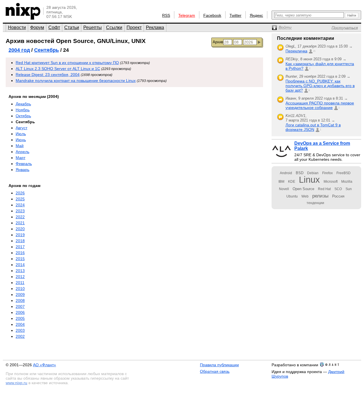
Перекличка (296, 51)
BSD (299, 173)
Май (20, 145)
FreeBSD (343, 173)
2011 (20, 282)
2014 (20, 264)
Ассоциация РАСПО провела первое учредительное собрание (320, 105)
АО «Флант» (44, 365)
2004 (20, 324)
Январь (22, 169)
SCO (338, 189)
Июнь (21, 139)
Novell (284, 189)
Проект (134, 27)
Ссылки (114, 27)
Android (286, 173)
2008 (20, 300)
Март (20, 157)
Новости (17, 27)
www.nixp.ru (16, 382)
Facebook (212, 15)
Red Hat (324, 189)
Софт (54, 27)
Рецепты (92, 27)
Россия (338, 196)
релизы (320, 196)
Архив (218, 42)
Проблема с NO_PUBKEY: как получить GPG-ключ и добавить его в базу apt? (320, 85)
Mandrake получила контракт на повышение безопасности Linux (76, 80)
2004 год (19, 50)
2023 (20, 211)
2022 (20, 217)
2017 (20, 246)
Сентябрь (46, 50)
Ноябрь (23, 110)
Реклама (155, 27)
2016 (20, 252)
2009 (20, 294)
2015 (20, 258)
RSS (166, 15)
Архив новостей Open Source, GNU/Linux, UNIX (76, 41)
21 (314, 51)
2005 (20, 318)
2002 (20, 336)
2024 (20, 205)
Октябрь (23, 116)
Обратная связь (214, 371)
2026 (20, 193)
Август (21, 128)
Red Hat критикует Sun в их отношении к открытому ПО (67, 62)
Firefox (327, 173)
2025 (20, 199)
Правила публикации (219, 365)
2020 (20, 229)
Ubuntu (292, 196)
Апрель (22, 151)
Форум (37, 27)
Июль (21, 133)
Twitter (235, 15)
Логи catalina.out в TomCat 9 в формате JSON (313, 127)
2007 (20, 306)
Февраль (24, 163)
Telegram (186, 15)
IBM (281, 181)
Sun (349, 189)
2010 (20, 288)
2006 (20, 312)
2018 (20, 240)
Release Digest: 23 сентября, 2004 (48, 74)
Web (305, 196)
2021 (20, 223)
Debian (312, 173)
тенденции (315, 203)
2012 (20, 276)
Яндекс (256, 15)
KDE (291, 181)
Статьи (71, 27)
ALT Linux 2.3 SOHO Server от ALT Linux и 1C (58, 68)
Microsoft (331, 181)
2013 (20, 270)
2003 (20, 330)
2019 (20, 235)
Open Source (303, 189)
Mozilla (346, 181)
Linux (309, 180)
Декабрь (23, 104)
